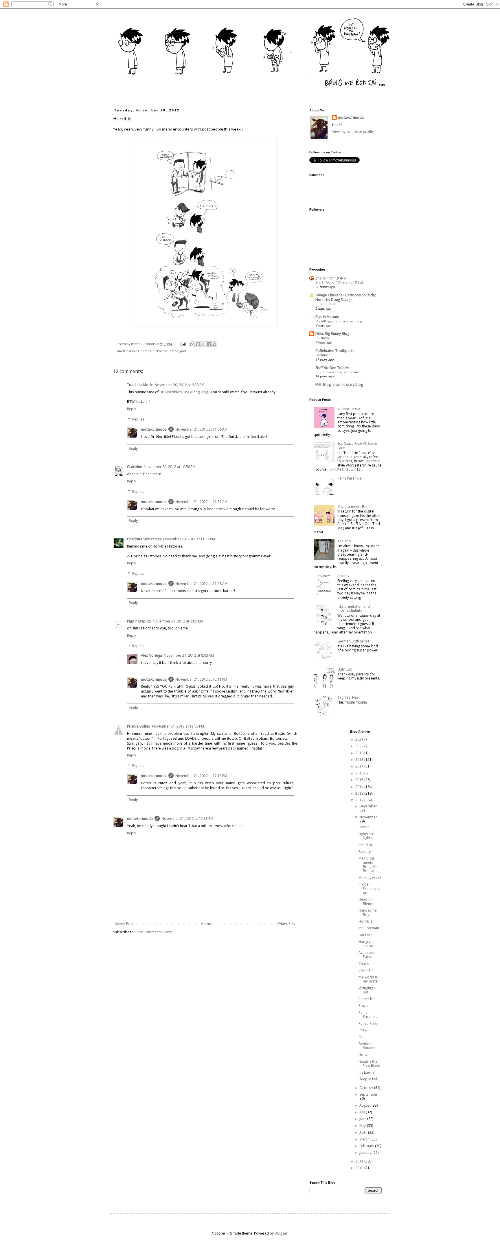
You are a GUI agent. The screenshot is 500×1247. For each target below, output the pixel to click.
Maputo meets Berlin (354, 506)
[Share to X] (203, 344)
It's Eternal (367, 1072)
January (365, 1152)
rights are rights (366, 835)
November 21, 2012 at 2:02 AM (178, 621)
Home (206, 923)
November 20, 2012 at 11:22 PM (189, 539)
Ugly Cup (344, 669)
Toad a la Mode (140, 384)
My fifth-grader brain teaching (338, 321)
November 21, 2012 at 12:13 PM (201, 775)
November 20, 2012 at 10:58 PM (170, 466)
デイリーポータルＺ (331, 278)
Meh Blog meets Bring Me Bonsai (368, 864)
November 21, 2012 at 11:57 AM (201, 501)
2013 (359, 793)
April (363, 1132)
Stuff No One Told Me (332, 367)
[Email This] (192, 344)
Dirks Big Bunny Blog (332, 333)
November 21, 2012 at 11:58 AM (201, 583)
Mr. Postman (369, 927)
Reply (131, 408)
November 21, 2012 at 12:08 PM (178, 726)
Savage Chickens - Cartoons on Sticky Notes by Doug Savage (345, 297)
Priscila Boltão (138, 726)
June (363, 1118)
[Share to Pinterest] (214, 344)
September (368, 1094)
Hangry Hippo (366, 943)
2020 (359, 745)
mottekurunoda (154, 429)
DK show (322, 338)
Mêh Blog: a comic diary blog (339, 384)
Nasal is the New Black (369, 1063)
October (366, 1087)
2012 (359, 800)
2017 (359, 766)
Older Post (287, 923)
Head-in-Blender (367, 901)
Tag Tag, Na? (347, 697)
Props (363, 1005)
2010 (359, 1167)
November (368, 817)
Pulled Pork (368, 1023)
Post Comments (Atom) (154, 932)
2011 (359, 1161)
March (364, 1139)
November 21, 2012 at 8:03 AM (189, 655)
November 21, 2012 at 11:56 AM (201, 429)
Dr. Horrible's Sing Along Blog (183, 392)
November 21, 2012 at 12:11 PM (201, 679)
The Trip (344, 541)
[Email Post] (183, 343)
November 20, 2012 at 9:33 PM (179, 384)
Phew (363, 1030)
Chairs (364, 963)
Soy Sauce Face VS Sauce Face (357, 445)
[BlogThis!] (198, 344)
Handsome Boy (368, 912)
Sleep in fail (368, 1079)
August (365, 1105)
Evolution (322, 355)
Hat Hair (365, 934)
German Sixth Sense (353, 641)
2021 (359, 739)
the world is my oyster (369, 979)
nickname (160, 351)
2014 (359, 786)
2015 (359, 779)
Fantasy (365, 851)
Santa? (364, 826)
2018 (359, 759)
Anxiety (343, 575)
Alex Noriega (151, 655)
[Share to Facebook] (209, 344)
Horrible (365, 921)
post (183, 351)
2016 (359, 773)
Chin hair (366, 970)
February (367, 1145)
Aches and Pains (367, 954)
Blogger (281, 1233)
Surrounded (325, 304)
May (363, 1125)
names (146, 351)
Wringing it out (367, 989)
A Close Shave (348, 409)
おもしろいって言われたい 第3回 (339, 282)
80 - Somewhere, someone (337, 372)
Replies (138, 419)
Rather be (366, 998)
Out (362, 1036)
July (362, 1112)
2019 (359, 752)
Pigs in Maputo (139, 621)
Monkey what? (370, 877)
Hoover (365, 1054)
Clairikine (134, 466)
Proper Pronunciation (370, 888)
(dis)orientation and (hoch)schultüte (353, 608)
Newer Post (124, 923)
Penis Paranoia (349, 478)
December (368, 806)
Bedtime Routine (367, 1045)
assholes (133, 351)
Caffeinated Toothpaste (334, 350)
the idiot (365, 844)
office (174, 351)
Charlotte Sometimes (144, 539)
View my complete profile (353, 131)
